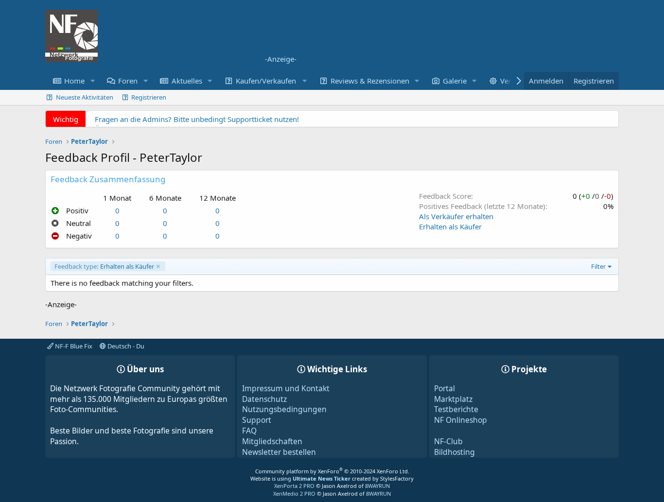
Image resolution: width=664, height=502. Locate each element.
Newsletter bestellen (279, 452)
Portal (444, 388)
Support (256, 420)
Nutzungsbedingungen (284, 409)
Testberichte (456, 409)
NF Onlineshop (460, 420)
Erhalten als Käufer (450, 226)
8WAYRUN (377, 485)
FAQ (249, 430)
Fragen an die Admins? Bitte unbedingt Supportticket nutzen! (197, 119)
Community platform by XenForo (332, 471)
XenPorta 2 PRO (294, 485)
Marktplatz (453, 399)
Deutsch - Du (125, 346)
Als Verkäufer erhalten (456, 216)
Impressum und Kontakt (286, 388)
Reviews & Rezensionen (370, 81)
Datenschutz (264, 399)
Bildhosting (454, 452)
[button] (92, 81)
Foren (128, 81)
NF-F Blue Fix (72, 346)
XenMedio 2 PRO (294, 493)
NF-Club (448, 441)
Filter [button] (598, 266)
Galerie (455, 81)
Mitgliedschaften (272, 441)
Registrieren (148, 97)
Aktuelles (187, 81)
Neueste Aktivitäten (84, 97)
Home (74, 81)
